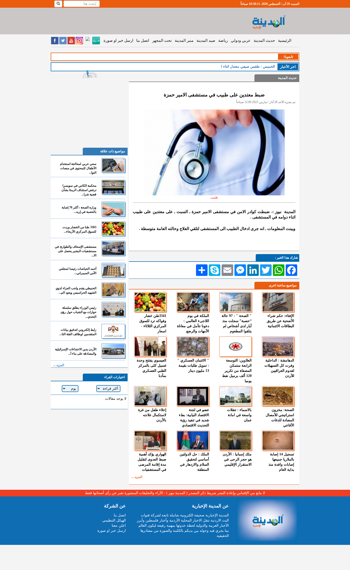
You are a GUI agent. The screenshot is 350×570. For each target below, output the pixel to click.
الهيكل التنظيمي (114, 520)
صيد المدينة (206, 40)
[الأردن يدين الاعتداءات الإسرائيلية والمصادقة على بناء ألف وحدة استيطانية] (113, 350)
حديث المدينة (264, 40)
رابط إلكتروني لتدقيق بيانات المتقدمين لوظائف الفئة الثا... (77, 332)
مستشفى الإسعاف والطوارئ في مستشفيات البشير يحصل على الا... (75, 251)
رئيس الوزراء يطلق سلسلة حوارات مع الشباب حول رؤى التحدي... (78, 312)
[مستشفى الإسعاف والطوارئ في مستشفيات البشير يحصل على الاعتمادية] (113, 248)
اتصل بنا (142, 40)
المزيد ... (136, 477)
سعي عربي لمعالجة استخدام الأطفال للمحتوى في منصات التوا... (78, 168)
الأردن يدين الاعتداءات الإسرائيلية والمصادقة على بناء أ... (75, 351)
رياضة (223, 40)
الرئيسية (284, 40)
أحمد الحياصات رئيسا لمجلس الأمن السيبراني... (77, 271)
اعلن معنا (119, 525)
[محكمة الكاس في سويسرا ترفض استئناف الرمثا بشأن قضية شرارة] (113, 187)
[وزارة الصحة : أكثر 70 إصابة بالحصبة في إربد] (113, 209)
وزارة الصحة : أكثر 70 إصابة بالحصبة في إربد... (79, 210)
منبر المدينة (184, 40)
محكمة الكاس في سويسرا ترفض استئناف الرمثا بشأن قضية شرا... (78, 190)
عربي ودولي (241, 40)
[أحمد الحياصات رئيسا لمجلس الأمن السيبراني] (113, 270)
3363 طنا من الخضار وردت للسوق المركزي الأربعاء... (79, 229)
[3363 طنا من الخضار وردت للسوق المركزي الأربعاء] (113, 228)
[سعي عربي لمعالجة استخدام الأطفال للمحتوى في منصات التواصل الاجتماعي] (113, 165)
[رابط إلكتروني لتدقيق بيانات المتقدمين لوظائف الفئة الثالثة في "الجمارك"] (113, 331)
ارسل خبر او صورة (118, 40)
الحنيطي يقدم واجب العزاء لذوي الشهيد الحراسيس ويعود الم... (76, 290)
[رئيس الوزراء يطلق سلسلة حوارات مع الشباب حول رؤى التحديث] (113, 309)
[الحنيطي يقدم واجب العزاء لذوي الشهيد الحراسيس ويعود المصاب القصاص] (113, 289)
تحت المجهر (162, 40)
